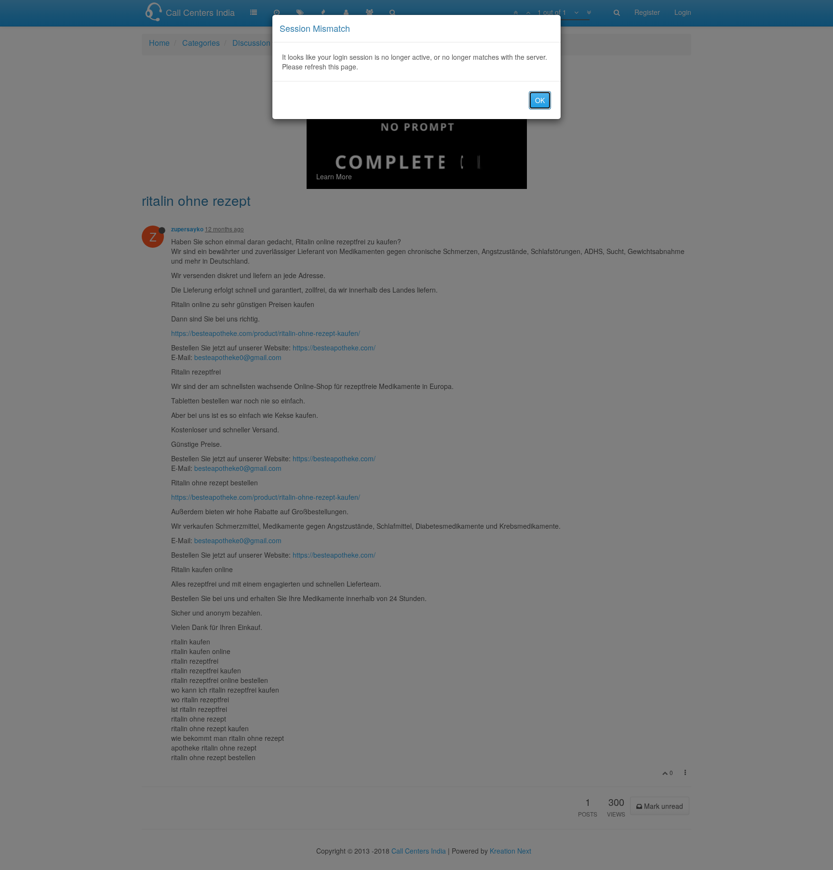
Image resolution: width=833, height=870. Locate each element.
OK (540, 100)
